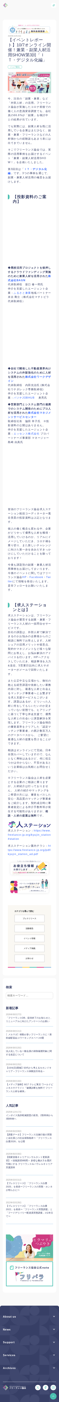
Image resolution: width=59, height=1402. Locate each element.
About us (9, 1316)
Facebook (36, 577)
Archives (9, 1368)
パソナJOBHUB (24, 397)
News (7, 1329)
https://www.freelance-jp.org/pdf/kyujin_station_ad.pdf (29, 849)
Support (9, 1342)
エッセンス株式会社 (26, 433)
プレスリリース (29, 918)
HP (24, 577)
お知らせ (29, 958)
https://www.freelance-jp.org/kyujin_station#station (29, 834)
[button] (53, 1396)
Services (9, 1355)
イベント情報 (29, 938)
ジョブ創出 (15, 67)
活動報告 (29, 928)
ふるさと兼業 (22, 292)
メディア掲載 (29, 948)
